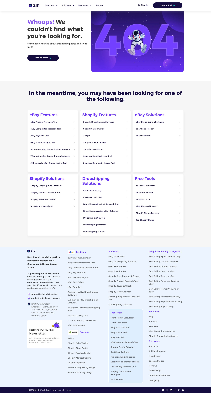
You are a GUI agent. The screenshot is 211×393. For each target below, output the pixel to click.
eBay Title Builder (119, 332)
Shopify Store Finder (78, 348)
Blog (151, 316)
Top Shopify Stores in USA (123, 367)
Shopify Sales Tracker (78, 343)
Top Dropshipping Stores (123, 357)
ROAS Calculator (119, 323)
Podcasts (153, 326)
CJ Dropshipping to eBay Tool (82, 320)
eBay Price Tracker (117, 271)
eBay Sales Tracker (117, 266)
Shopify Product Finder (79, 353)
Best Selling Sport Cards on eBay (164, 256)
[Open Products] (57, 5)
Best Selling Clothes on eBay (163, 266)
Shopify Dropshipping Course (163, 336)
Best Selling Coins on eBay (162, 271)
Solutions (113, 251)
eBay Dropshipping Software (122, 261)
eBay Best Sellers (76, 282)
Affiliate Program (157, 351)
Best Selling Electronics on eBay (164, 297)
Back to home (41, 58)
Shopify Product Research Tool (123, 281)
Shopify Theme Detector (122, 347)
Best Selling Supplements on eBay (165, 301)
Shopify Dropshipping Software (123, 276)
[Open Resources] (91, 5)
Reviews (153, 366)
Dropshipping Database (120, 304)
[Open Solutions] (73, 5)
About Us (153, 346)
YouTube (153, 321)
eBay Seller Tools (116, 256)
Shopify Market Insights (79, 358)
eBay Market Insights (78, 277)
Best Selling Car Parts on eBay (163, 261)
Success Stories (156, 361)
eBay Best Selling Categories (164, 251)
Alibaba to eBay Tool (78, 315)
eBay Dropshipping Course (162, 331)
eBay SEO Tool (117, 337)
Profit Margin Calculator (122, 318)
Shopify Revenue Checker (120, 286)
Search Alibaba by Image (80, 372)
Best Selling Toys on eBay (161, 306)
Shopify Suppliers (76, 363)
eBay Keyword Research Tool (124, 342)
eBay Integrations (76, 325)
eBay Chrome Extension (79, 258)
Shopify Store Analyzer (119, 292)
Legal (69, 390)
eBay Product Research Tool (81, 263)
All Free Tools (117, 379)
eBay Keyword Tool (77, 272)
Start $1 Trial (166, 5)
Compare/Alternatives (159, 375)
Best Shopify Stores (120, 352)
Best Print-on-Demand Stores (125, 362)
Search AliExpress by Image (81, 367)
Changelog (154, 380)
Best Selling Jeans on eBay (162, 276)
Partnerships (155, 371)
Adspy (71, 338)
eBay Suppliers (75, 287)
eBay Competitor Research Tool (83, 267)
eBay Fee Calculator (120, 327)
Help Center (155, 356)
